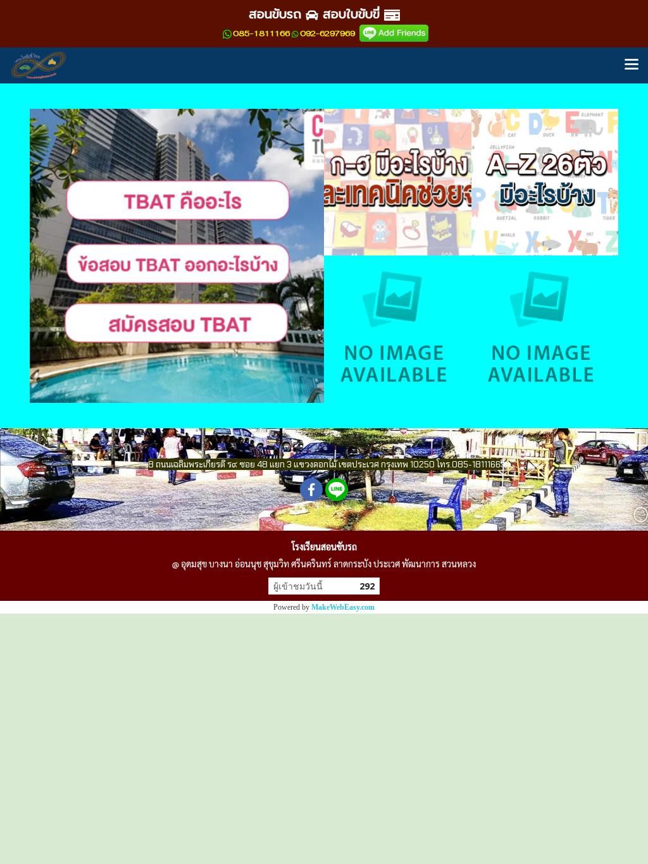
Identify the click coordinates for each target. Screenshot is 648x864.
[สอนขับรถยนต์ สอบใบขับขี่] (393, 33)
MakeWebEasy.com (343, 607)
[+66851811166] (227, 33)
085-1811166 (261, 33)
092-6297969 (327, 33)
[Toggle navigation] (631, 65)
